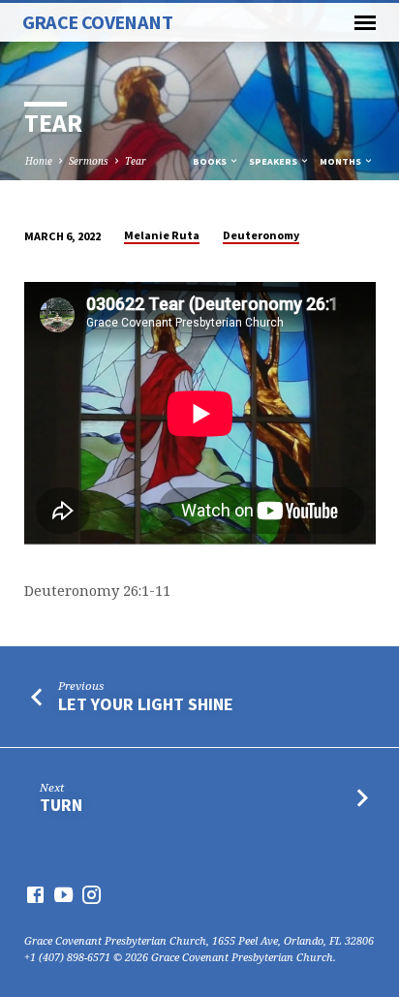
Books (211, 161)
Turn (61, 805)
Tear (135, 161)
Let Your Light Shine (145, 704)
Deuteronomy (261, 235)
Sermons (88, 161)
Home (38, 161)
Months (341, 161)
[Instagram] (91, 894)
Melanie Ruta (162, 235)
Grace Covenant (97, 22)
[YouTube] (63, 894)
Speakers (274, 161)
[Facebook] (35, 894)
